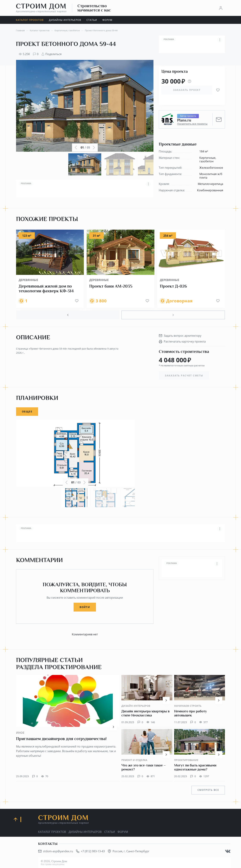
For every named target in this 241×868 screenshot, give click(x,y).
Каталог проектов (52, 832)
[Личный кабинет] (220, 8)
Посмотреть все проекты (192, 124)
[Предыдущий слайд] (68, 315)
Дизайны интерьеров (85, 832)
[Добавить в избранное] (217, 90)
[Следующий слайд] (173, 315)
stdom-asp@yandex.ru (58, 851)
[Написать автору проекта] (218, 119)
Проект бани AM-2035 (110, 286)
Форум (123, 832)
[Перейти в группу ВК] (227, 851)
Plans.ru (184, 120)
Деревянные (28, 280)
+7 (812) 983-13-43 (93, 851)
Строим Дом (41, 8)
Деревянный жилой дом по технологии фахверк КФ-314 (46, 288)
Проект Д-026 (173, 286)
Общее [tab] (27, 411)
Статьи (109, 832)
